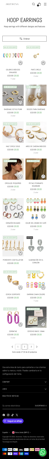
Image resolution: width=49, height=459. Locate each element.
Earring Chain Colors (36, 294)
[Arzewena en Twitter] (17, 415)
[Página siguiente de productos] (36, 347)
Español (5, 432)
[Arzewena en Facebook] (4, 415)
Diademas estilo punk (13, 109)
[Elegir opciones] (20, 63)
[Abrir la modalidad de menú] (45, 4)
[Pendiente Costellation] (13, 246)
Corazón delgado (13, 223)
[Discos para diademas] (36, 95)
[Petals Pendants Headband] (36, 169)
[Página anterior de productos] (12, 347)
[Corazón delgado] (13, 209)
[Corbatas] (13, 317)
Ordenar (26, 38)
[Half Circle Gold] (13, 132)
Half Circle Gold (13, 146)
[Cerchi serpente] (13, 280)
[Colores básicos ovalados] (13, 55)
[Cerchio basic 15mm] (36, 317)
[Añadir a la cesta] (43, 102)
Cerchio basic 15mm (36, 331)
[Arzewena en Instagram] (8, 415)
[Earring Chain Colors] (36, 280)
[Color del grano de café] (36, 209)
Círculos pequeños (13, 183)
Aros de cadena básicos (36, 146)
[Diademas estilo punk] (13, 95)
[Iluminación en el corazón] (36, 246)
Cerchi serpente (13, 294)
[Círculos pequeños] (13, 169)
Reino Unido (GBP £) (22, 432)
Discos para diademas (36, 109)
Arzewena (19, 437)
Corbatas (13, 331)
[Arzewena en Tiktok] (12, 415)
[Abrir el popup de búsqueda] (33, 4)
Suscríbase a (41, 406)
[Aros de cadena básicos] (36, 132)
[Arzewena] (12, 4)
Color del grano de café (36, 223)
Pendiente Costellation (13, 260)
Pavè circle (36, 69)
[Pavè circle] (36, 55)
